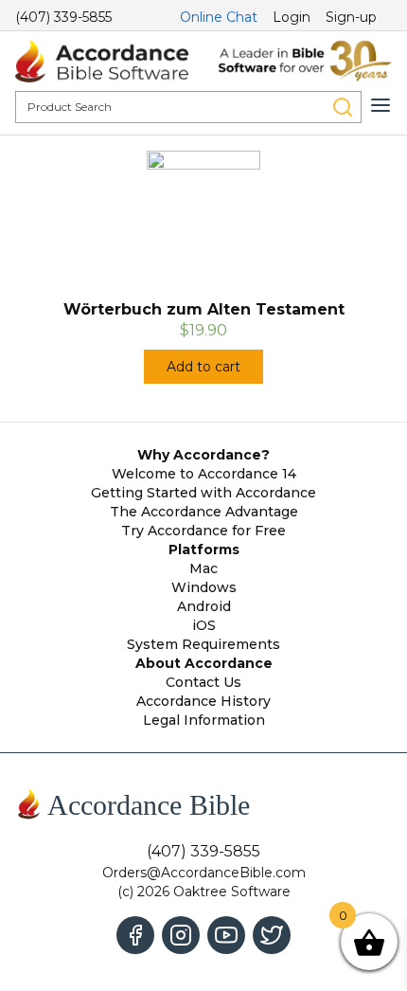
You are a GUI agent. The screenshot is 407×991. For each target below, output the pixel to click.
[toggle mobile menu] (380, 105)
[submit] (342, 107)
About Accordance (204, 663)
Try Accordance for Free (203, 530)
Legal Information (204, 720)
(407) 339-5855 (63, 17)
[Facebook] (135, 935)
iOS (204, 625)
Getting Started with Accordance (203, 492)
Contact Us (203, 682)
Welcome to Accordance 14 (204, 473)
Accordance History (203, 701)
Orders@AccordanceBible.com (204, 872)
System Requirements (203, 644)
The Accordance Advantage (204, 511)
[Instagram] (181, 935)
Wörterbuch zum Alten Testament (204, 309)
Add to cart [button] (203, 366)
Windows (204, 587)
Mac (203, 568)
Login (291, 17)
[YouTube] (226, 935)
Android (204, 606)
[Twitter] (272, 935)
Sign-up (351, 17)
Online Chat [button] (218, 17)
